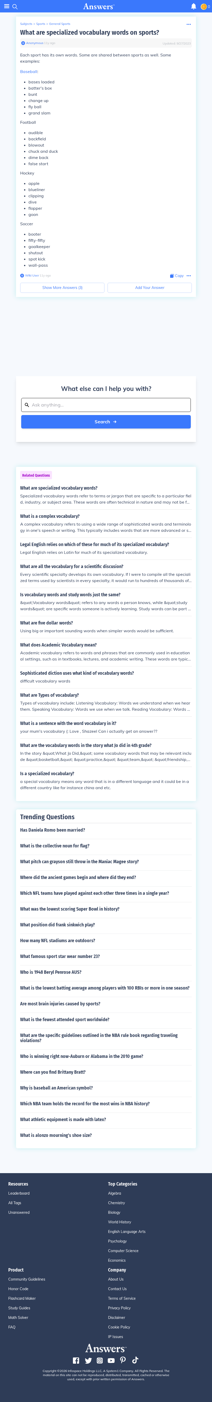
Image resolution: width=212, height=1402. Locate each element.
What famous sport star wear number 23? (60, 956)
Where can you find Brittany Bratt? (53, 1072)
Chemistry (116, 1203)
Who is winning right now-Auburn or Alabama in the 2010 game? (81, 1056)
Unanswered (18, 1212)
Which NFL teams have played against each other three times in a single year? (94, 893)
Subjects (26, 24)
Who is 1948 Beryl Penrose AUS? (50, 972)
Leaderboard (18, 1193)
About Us (116, 1279)
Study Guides (19, 1308)
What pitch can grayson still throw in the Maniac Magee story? (79, 862)
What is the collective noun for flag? (54, 846)
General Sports (59, 24)
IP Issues (115, 1336)
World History (119, 1222)
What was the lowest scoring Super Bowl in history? (69, 909)
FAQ (12, 1327)
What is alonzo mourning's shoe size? (56, 1135)
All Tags (14, 1203)
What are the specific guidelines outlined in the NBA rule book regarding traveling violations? (99, 1038)
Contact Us (117, 1289)
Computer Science (123, 1250)
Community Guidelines (26, 1279)
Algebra (114, 1193)
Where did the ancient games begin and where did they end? (78, 877)
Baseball (28, 71)
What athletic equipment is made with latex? (63, 1119)
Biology (114, 1212)
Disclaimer (116, 1317)
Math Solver (18, 1317)
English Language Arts (127, 1231)
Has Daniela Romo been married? (52, 830)
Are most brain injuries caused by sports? (60, 1004)
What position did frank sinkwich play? (57, 925)
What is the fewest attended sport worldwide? (64, 1019)
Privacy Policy (119, 1308)
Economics (117, 1260)
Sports (40, 24)
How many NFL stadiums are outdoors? (57, 940)
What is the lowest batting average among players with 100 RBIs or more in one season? (105, 988)
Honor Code (18, 1289)
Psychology (117, 1241)
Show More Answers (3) (62, 287)
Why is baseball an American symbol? (56, 1088)
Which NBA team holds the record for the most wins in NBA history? (85, 1104)
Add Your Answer (149, 287)
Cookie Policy (119, 1327)
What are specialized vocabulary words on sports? (89, 32)
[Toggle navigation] (6, 6)
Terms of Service (122, 1298)
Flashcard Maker (22, 1298)
